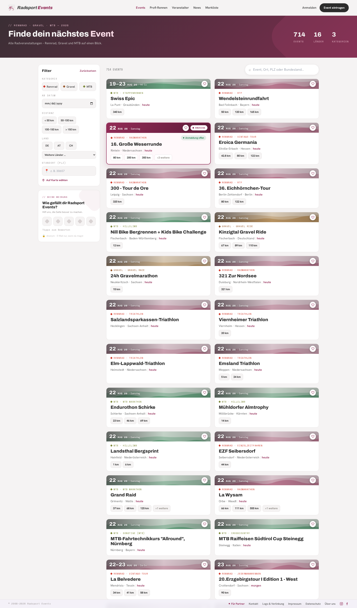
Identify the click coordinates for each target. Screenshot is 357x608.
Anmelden (309, 8)
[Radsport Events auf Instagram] (341, 604)
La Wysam (231, 494)
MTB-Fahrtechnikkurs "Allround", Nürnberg (148, 541)
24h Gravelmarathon (134, 275)
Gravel (71, 86)
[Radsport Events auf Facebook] (347, 604)
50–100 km (67, 120)
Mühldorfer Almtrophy (244, 407)
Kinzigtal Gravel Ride (242, 232)
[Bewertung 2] (58, 221)
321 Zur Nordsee (238, 275)
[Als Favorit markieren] (204, 84)
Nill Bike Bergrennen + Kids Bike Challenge (158, 232)
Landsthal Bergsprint (134, 451)
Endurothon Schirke (133, 407)
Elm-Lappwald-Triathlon (138, 363)
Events (140, 8)
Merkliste (211, 8)
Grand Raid (123, 494)
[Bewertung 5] (91, 221)
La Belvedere (126, 579)
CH (71, 145)
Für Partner (238, 604)
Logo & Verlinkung (273, 604)
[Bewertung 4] (80, 221)
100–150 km (52, 129)
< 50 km (49, 120)
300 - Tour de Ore (130, 188)
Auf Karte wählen (57, 180)
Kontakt (253, 604)
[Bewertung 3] (69, 221)
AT (59, 145)
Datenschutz (313, 604)
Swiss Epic (123, 98)
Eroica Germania (238, 142)
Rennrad (52, 86)
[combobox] (284, 69)
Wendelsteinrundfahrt (244, 98)
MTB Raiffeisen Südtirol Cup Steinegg (261, 538)
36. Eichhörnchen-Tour (244, 188)
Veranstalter (180, 8)
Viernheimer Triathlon (243, 319)
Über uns (330, 604)
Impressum (294, 604)
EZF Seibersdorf (237, 451)
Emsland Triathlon (239, 363)
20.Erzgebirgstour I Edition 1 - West (258, 579)
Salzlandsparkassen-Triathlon (145, 319)
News (197, 8)
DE (47, 145)
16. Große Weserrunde (136, 144)
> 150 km (70, 129)
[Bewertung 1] (47, 221)
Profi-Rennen (158, 8)
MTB (89, 86)
